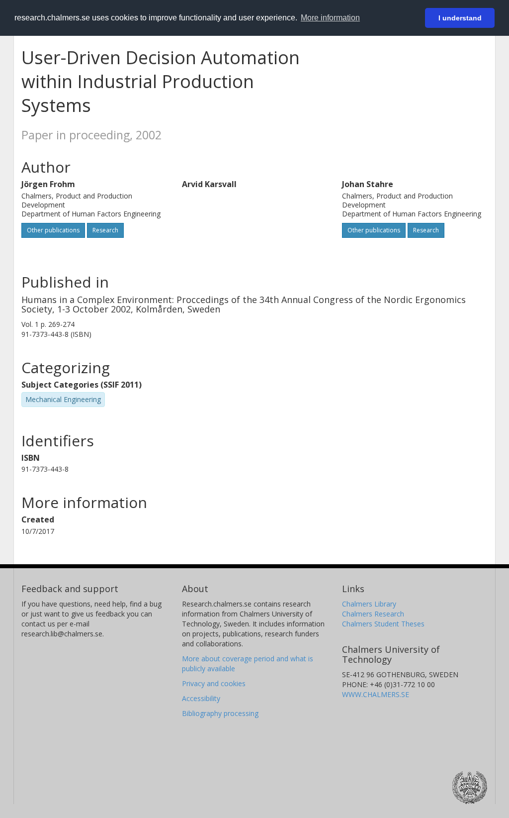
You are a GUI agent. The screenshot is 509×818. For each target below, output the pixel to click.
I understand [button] (460, 18)
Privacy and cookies (214, 683)
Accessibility (201, 698)
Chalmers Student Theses (383, 623)
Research (105, 230)
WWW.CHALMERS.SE (375, 694)
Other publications (53, 230)
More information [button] (330, 17)
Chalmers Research (373, 613)
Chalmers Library (369, 604)
